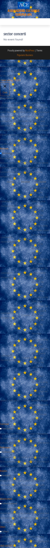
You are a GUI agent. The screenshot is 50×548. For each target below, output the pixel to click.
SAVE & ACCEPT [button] (6, 545)
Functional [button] (4, 424)
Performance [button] (5, 447)
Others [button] (2, 526)
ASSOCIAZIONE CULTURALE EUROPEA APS (24, 12)
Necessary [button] (4, 148)
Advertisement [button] (6, 498)
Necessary (7, 153)
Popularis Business (25, 55)
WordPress (29, 50)
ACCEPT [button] (17, 80)
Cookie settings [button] (7, 80)
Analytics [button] (3, 470)
